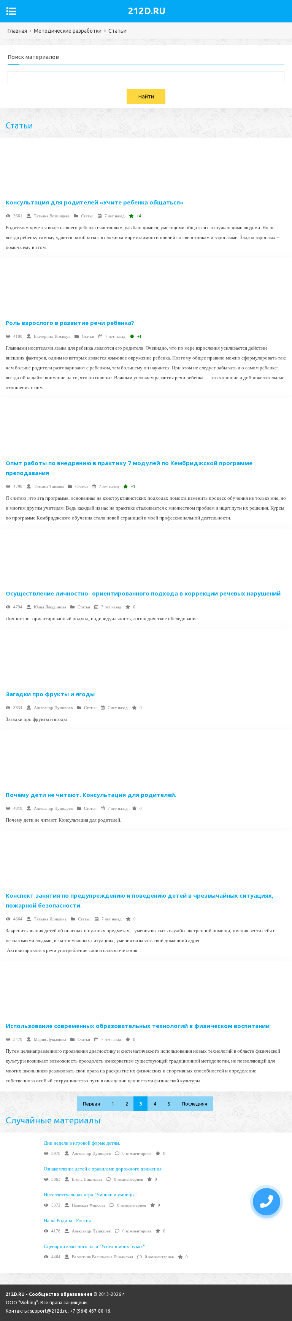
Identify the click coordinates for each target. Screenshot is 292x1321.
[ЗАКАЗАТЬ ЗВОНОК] (266, 1201)
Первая (91, 1103)
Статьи (87, 216)
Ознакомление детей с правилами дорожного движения (103, 1169)
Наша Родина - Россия (67, 1220)
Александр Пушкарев (53, 707)
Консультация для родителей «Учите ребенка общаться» (94, 202)
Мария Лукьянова (50, 1039)
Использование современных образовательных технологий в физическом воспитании (138, 1026)
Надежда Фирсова (88, 1205)
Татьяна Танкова (49, 486)
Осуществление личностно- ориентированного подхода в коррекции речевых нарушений (143, 593)
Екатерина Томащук (52, 336)
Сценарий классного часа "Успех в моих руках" (94, 1246)
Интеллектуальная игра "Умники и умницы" (90, 1194)
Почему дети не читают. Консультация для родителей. (91, 794)
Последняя (194, 1103)
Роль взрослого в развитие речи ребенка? (70, 322)
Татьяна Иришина (50, 919)
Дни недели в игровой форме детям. (82, 1143)
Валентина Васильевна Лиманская (102, 1256)
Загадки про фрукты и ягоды (50, 694)
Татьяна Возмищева (52, 216)
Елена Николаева (87, 1179)
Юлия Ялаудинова (50, 607)
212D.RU (146, 11)
